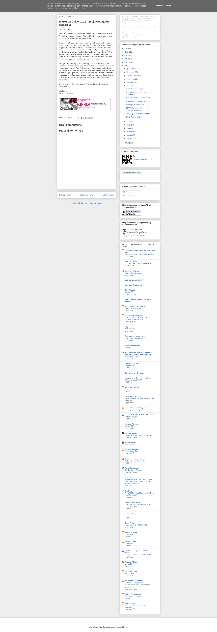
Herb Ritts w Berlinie (134, 117)
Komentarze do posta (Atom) (91, 203)
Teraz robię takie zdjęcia (133, 273)
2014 (127, 55)
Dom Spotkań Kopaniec (135, 306)
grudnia (130, 69)
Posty (127, 192)
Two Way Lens (131, 571)
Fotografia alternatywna (135, 336)
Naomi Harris (129, 573)
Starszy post (108, 195)
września (130, 79)
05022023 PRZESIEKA (133, 308)
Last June (128, 389)
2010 (127, 143)
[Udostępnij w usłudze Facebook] (89, 118)
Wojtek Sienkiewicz (133, 594)
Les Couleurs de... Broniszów (138, 98)
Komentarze (130, 196)
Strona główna (86, 195)
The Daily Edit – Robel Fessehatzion (138, 264)
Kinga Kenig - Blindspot (135, 373)
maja (129, 125)
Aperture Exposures (133, 285)
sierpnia (130, 82)
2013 (127, 59)
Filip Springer (130, 327)
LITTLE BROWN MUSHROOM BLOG (140, 415)
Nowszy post (65, 195)
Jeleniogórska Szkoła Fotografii (138, 114)
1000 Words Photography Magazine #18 (139, 254)
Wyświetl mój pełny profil (143, 159)
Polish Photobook (132, 502)
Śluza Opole (129, 544)
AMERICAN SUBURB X (134, 280)
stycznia (130, 138)
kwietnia (130, 128)
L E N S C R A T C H (133, 396)
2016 (127, 48)
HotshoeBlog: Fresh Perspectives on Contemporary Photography (139, 353)
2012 (127, 62)
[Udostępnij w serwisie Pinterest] (92, 118)
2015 (127, 52)
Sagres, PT (129, 292)
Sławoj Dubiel (130, 542)
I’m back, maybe (131, 417)
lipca (129, 86)
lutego (129, 135)
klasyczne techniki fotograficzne (138, 378)
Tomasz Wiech (131, 562)
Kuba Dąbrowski (132, 387)
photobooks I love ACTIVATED (136, 525)
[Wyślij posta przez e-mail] (77, 118)
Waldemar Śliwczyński (134, 581)
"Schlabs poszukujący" (135, 89)
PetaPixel (128, 491)
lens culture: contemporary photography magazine (136, 409)
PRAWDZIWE (130, 329)
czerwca (130, 121)
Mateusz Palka (131, 433)
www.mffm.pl (63, 86)
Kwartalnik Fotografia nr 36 (137, 101)
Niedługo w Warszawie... (136, 105)
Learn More (157, 6)
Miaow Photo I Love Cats (134, 356)
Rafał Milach (130, 523)
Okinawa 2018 (130, 366)
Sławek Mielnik (131, 532)
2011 (127, 66)
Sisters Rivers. (130, 564)
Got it (168, 6)
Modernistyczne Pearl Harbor (135, 461)
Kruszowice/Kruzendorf (133, 596)
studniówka (129, 534)
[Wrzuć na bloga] (84, 118)
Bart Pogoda (130, 290)
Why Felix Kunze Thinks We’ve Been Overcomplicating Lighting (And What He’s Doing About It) (138, 481)
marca (129, 132)
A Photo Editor (131, 262)
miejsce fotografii (132, 450)
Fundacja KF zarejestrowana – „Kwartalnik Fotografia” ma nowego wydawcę (137, 585)
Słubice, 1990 (129, 426)
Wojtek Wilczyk (131, 603)
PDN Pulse (129, 477)
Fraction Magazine (132, 345)
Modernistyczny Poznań (135, 459)
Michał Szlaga (130, 442)
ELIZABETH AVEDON (133, 315)
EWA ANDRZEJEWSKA (133, 380)
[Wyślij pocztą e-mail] (82, 118)
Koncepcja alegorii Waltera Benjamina (138, 435)
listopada (130, 72)
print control (130, 514)
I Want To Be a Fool (133, 364)
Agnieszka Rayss (132, 271)
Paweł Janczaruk (132, 468)
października (132, 75)
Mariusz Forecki (131, 424)
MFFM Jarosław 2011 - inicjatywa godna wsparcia (137, 109)
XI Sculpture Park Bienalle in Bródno (138, 516)
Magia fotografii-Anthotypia (134, 338)
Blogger (125, 627)
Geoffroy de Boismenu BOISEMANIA (138, 555)
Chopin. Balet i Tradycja (133, 470)
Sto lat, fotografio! (131, 452)
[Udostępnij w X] (87, 118)
